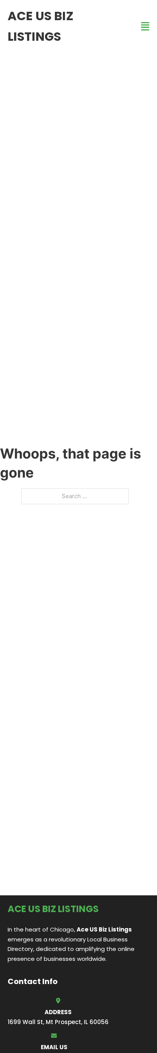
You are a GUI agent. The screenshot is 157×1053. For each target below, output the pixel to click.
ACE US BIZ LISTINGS (41, 26)
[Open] (145, 26)
